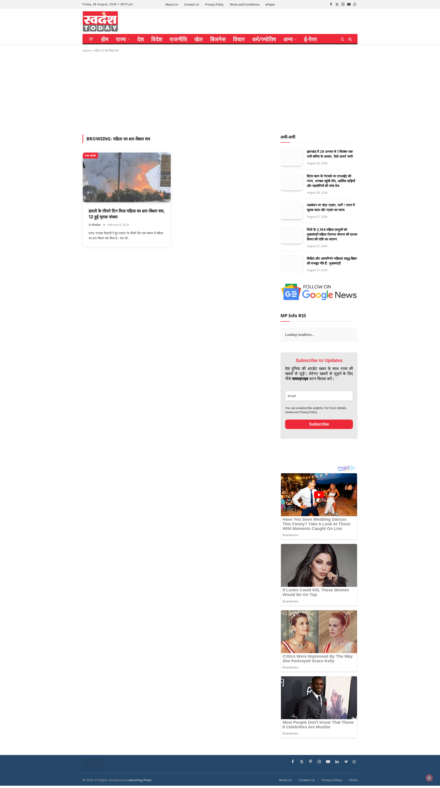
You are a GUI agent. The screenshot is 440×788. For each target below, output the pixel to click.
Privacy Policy (214, 4)
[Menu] (91, 39)
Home (86, 50)
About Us (171, 4)
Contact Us (191, 4)
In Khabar (95, 225)
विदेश (156, 39)
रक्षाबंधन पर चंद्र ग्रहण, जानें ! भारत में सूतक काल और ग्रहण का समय (331, 207)
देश (140, 39)
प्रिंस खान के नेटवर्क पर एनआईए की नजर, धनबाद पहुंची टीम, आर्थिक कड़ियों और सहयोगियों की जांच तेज (331, 181)
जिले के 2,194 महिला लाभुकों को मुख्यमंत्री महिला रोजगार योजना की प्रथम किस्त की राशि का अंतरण (332, 234)
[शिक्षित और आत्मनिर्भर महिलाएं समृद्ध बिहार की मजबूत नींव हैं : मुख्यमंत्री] (291, 264)
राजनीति (178, 39)
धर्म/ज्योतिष (264, 39)
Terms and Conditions (244, 4)
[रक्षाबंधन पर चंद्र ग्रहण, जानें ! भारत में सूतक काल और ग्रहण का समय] (291, 210)
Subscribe (319, 424)
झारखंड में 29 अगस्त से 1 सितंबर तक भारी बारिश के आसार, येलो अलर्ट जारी (330, 154)
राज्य (121, 39)
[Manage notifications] (429, 778)
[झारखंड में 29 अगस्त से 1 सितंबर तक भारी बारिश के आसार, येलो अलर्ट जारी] (291, 157)
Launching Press (139, 780)
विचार (239, 39)
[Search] (349, 39)
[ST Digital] (100, 21)
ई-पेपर (310, 39)
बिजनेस (218, 39)
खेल (198, 39)
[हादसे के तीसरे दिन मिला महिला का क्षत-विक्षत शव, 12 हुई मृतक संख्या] (127, 177)
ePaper (270, 4)
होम (105, 39)
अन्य (288, 39)
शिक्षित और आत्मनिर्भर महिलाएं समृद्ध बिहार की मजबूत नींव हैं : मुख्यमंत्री (332, 260)
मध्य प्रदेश (90, 155)
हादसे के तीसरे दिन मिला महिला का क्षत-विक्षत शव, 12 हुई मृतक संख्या (127, 214)
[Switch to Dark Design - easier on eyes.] (342, 39)
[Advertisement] (220, 93)
